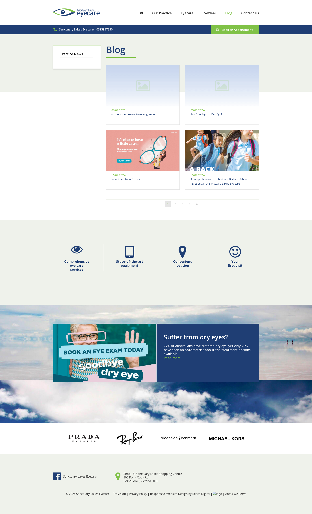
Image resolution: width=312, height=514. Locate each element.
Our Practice (162, 13)
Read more (172, 358)
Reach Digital (201, 494)
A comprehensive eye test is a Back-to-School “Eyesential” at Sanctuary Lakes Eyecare (219, 181)
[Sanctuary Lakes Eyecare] (76, 9)
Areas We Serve (235, 494)
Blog (228, 13)
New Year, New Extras (125, 179)
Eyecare (187, 13)
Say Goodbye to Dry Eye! (206, 114)
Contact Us (250, 13)
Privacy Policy (138, 494)
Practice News (71, 54)
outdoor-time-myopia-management (133, 114)
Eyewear (209, 13)
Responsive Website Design (169, 494)
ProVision (119, 494)
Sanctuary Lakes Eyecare (80, 476)
